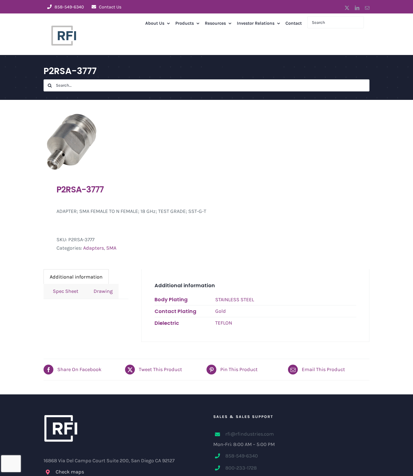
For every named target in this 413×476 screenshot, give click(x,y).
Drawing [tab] (101, 291)
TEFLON (223, 323)
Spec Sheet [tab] (63, 291)
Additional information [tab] (76, 277)
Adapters (93, 248)
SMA (111, 248)
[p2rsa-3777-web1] (122, 142)
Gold (220, 311)
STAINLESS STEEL (234, 299)
